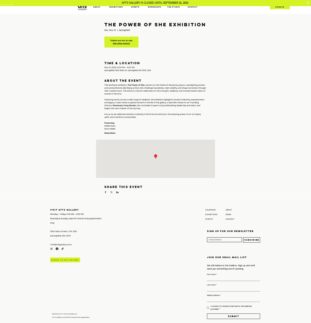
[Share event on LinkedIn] (117, 192)
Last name (212, 285)
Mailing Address (214, 295)
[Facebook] (57, 249)
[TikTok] (62, 249)
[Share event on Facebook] (105, 192)
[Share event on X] (111, 192)
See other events (121, 43)
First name (212, 274)
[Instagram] (51, 249)
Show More (109, 133)
